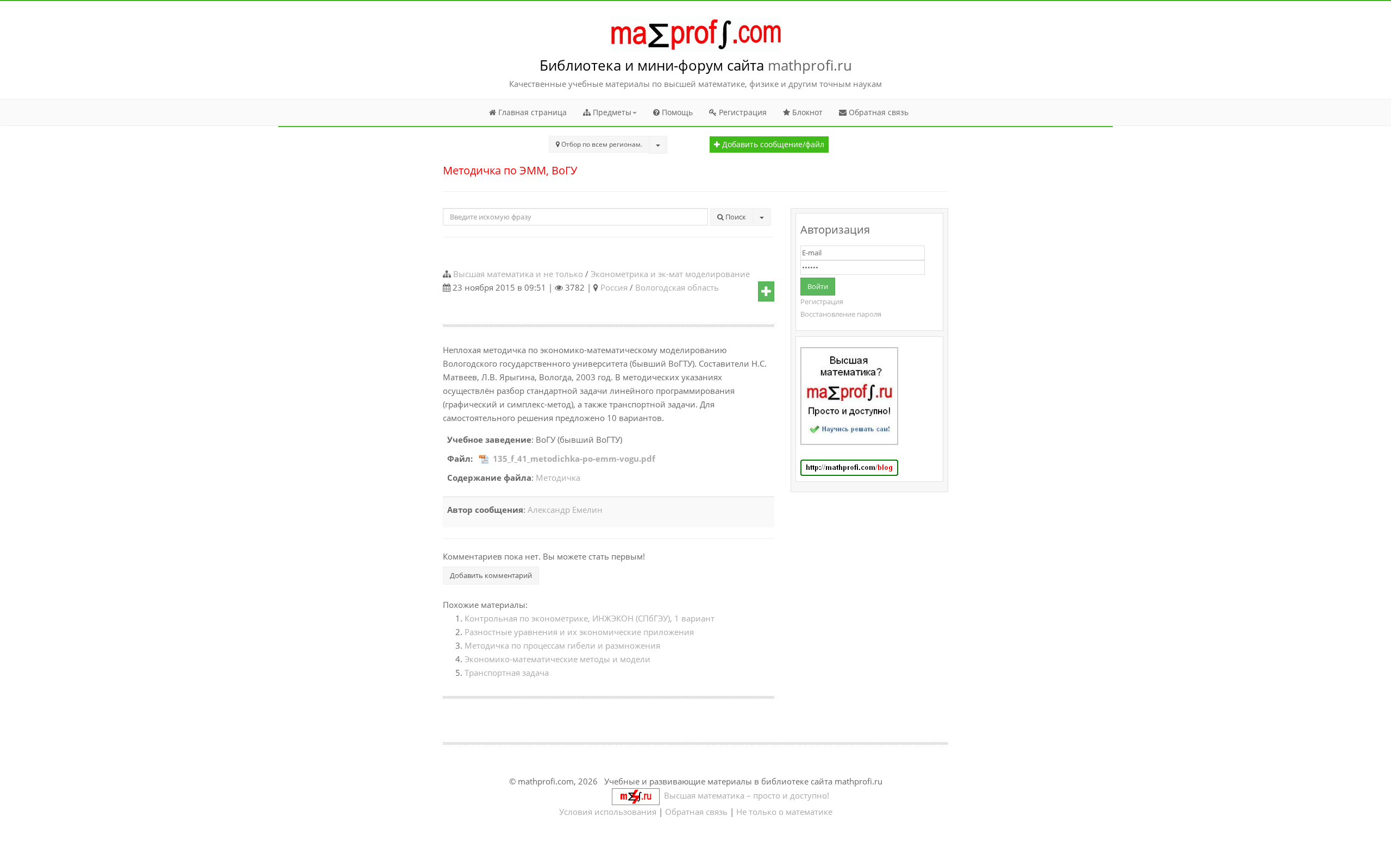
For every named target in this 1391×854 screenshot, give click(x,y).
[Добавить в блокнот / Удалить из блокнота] (766, 291)
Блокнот (806, 112)
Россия (614, 287)
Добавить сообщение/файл (772, 144)
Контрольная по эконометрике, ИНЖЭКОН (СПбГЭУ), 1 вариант (590, 618)
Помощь (676, 112)
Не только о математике (784, 811)
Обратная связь (877, 112)
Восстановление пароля (840, 314)
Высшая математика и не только (518, 273)
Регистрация (742, 112)
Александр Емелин (565, 509)
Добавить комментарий (491, 575)
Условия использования (607, 811)
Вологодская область (677, 287)
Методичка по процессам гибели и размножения (562, 645)
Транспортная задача (507, 672)
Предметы (611, 112)
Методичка (558, 477)
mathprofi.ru (810, 65)
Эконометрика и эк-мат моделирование (670, 273)
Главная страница (531, 112)
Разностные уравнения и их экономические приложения (579, 631)
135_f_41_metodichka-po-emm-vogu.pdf (574, 458)
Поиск (735, 217)
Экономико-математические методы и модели (557, 659)
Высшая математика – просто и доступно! (744, 795)
